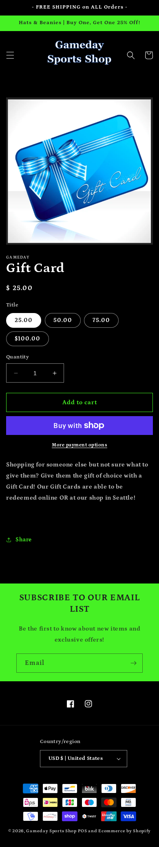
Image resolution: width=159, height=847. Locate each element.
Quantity (17, 357)
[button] (10, 55)
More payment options (79, 445)
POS (82, 831)
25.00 (24, 320)
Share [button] (23, 539)
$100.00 (27, 339)
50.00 (62, 320)
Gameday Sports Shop (51, 831)
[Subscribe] (133, 663)
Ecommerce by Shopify (124, 831)
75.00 (101, 320)
